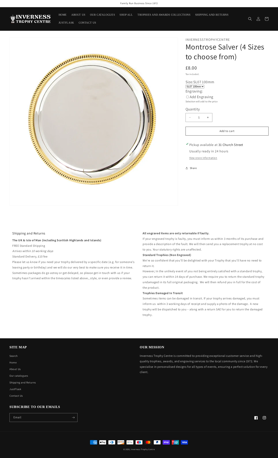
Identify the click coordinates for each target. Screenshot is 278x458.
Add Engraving (201, 96)
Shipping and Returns (22, 382)
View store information (203, 158)
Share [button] (193, 168)
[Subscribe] (73, 417)
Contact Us (16, 395)
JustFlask (15, 389)
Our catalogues (18, 375)
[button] (250, 19)
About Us (15, 369)
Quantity (193, 109)
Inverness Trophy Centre (143, 449)
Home (13, 362)
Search (13, 356)
